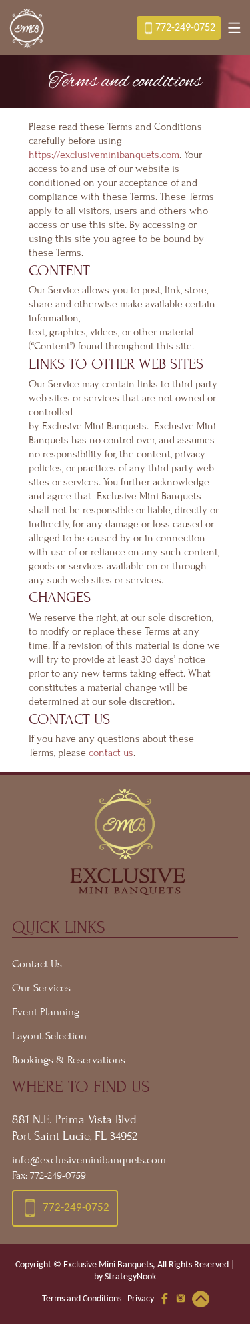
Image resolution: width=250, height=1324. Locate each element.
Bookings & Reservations (68, 1060)
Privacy (140, 1299)
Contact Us (37, 964)
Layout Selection (49, 1036)
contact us (111, 753)
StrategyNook (130, 1277)
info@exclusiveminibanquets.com (89, 1160)
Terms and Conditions (81, 1299)
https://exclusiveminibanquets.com (104, 155)
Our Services (41, 988)
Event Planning (45, 1012)
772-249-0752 (185, 28)
